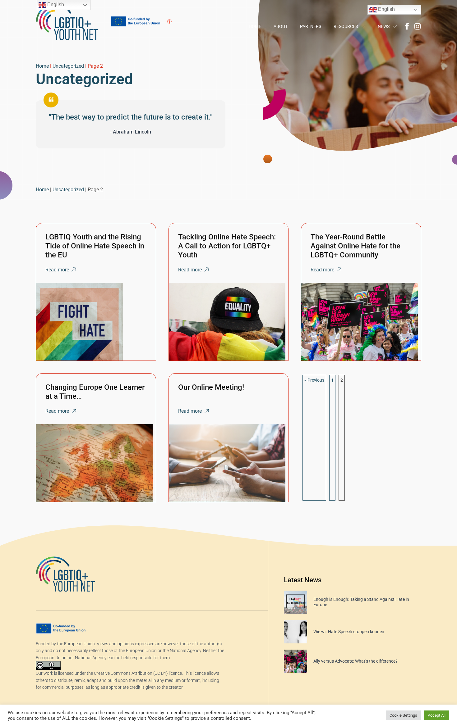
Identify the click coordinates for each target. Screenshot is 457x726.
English (386, 9)
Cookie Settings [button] (403, 715)
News (384, 26)
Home (255, 26)
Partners (310, 26)
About (281, 26)
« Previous (314, 380)
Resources (346, 26)
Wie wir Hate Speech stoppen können (348, 631)
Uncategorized (68, 66)
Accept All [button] (436, 715)
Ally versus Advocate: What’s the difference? (355, 661)
